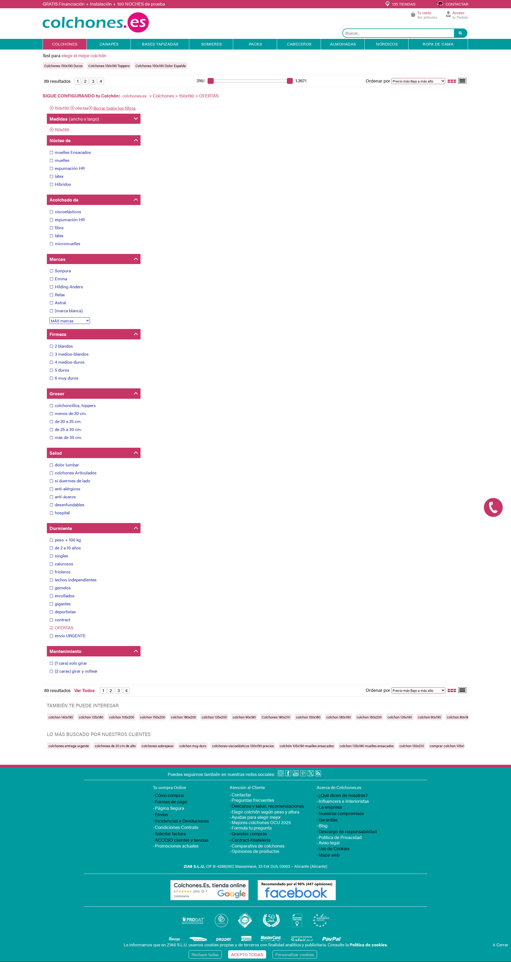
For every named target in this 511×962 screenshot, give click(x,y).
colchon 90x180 (244, 717)
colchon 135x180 (91, 717)
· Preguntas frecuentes (252, 800)
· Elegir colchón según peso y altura (264, 811)
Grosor (57, 393)
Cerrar (500, 945)
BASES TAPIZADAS (160, 44)
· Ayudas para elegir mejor (255, 817)
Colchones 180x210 (276, 717)
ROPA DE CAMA (438, 44)
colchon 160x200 (369, 717)
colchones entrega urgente (68, 745)
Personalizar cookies (294, 954)
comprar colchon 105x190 (449, 745)
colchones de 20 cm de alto (115, 745)
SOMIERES (211, 44)
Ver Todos (84, 690)
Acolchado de (64, 199)
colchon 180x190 (338, 717)
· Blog (322, 825)
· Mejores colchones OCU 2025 (260, 822)
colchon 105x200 (121, 717)
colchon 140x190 (60, 717)
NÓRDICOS (387, 44)
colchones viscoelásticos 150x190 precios (243, 745)
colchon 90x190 (429, 717)
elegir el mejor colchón (83, 55)
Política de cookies (368, 945)
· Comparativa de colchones (257, 845)
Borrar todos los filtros (114, 108)
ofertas (81, 108)
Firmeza (58, 334)
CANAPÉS (109, 44)
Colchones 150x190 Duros (63, 65)
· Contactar (240, 794)
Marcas (57, 259)
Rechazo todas (205, 954)
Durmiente (61, 528)
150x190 (186, 95)
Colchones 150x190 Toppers (109, 65)
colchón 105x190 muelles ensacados (307, 745)
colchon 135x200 (214, 717)
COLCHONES (64, 44)
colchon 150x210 (411, 745)
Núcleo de (60, 140)
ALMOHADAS (343, 44)
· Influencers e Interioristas (343, 801)
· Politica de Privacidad (339, 837)
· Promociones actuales (176, 845)
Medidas (74, 119)
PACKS (255, 44)
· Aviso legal (328, 842)
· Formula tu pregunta (251, 827)
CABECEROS (299, 44)
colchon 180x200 (183, 717)
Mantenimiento (65, 651)
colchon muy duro (192, 745)
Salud (56, 453)
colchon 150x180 (308, 717)
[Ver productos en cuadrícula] (452, 80)
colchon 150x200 (152, 717)
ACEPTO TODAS (247, 954)
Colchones (163, 95)
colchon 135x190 (400, 717)
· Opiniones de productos (254, 851)
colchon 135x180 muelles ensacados (367, 745)
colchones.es (134, 96)
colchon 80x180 (458, 717)
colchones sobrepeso (158, 745)
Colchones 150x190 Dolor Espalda (160, 65)
